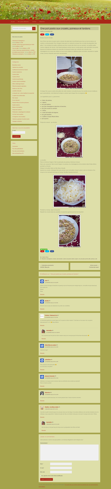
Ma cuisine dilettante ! (23, 21)
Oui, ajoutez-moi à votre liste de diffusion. (52, 475)
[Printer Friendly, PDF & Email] (43, 249)
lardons (73, 258)
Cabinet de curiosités (17, 67)
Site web (42, 472)
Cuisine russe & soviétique (18, 81)
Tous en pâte (15, 48)
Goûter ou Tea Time (17, 88)
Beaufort (44, 258)
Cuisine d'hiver (45, 257)
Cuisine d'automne (17, 72)
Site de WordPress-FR (17, 153)
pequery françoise (49, 376)
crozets (54, 258)
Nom (41, 464)
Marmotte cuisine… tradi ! (36, 8)
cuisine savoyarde (67, 258)
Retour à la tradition (17, 107)
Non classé (15, 97)
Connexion (15, 146)
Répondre (42, 294)
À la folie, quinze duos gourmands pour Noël (23, 44)
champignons (49, 258)
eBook (17, 42)
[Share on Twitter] (47, 34)
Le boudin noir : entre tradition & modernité (23, 93)
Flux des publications (17, 148)
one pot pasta (82, 258)
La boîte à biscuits (16, 90)
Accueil (13, 21)
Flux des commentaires (18, 151)
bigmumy (47, 392)
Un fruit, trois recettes (17, 114)
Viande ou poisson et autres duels (20, 119)
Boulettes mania (16, 65)
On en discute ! (16, 100)
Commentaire (44, 443)
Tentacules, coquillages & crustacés (21, 112)
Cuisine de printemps (17, 79)
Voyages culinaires (17, 121)
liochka (47, 300)
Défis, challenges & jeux (18, 83)
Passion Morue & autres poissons (20, 102)
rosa (46, 280)
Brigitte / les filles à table (51, 407)
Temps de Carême (17, 109)
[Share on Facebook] (52, 34)
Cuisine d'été (15, 74)
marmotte (49, 330)
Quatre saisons (16, 105)
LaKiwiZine (48, 359)
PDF (22, 42)
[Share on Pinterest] (42, 34)
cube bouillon (59, 258)
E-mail (42, 468)
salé (96, 258)
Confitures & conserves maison (20, 69)
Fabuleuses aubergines (18, 54)
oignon (76, 258)
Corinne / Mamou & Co (51, 315)
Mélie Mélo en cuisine (50, 345)
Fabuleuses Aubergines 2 (18, 40)
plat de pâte (88, 258)
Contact (34, 21)
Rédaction (42, 21)
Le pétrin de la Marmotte (18, 95)
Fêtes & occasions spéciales (19, 86)
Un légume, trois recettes (18, 116)
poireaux (93, 258)
